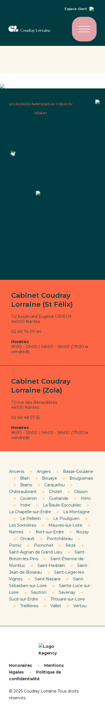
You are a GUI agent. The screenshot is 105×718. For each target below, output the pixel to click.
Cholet (55, 491)
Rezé (71, 545)
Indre (25, 505)
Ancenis (16, 471)
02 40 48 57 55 (25, 417)
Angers (44, 471)
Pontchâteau (60, 538)
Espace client (76, 9)
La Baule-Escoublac (62, 505)
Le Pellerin (30, 518)
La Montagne (76, 511)
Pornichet (43, 545)
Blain (25, 478)
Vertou (80, 605)
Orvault (27, 538)
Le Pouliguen (66, 518)
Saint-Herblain (51, 565)
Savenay (67, 592)
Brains (26, 484)
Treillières (29, 605)
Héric (86, 498)
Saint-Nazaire (48, 578)
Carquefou (54, 484)
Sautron (38, 592)
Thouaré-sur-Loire (67, 599)
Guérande (58, 498)
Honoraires (20, 665)
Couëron (28, 498)
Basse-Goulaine (78, 471)
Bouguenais (81, 478)
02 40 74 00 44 (26, 331)
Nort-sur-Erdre (50, 531)
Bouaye (49, 478)
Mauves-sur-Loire (65, 525)
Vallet (55, 605)
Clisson (81, 491)
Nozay (82, 531)
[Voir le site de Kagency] (53, 649)
